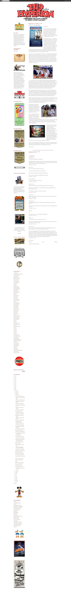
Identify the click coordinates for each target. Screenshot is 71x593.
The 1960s (15, 331)
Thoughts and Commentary (17, 339)
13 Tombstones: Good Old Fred (19, 436)
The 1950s (15, 330)
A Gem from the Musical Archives (20, 450)
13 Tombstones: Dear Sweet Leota (20, 399)
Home (43, 241)
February (17, 480)
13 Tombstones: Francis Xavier (19, 396)
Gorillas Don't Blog (16, 510)
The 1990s (15, 333)
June (16, 474)
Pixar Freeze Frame (16, 309)
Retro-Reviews (16, 312)
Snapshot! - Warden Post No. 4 (19, 458)
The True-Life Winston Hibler (19, 454)
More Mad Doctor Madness (19, 430)
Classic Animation (16, 281)
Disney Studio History (17, 288)
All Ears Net (50, 135)
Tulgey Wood (15, 520)
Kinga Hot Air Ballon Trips (19, 459)
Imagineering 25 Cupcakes (19, 463)
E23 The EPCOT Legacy (17, 508)
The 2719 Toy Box (16, 334)
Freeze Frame (15, 297)
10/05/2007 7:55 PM (32, 237)
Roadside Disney (16, 313)
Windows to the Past (16, 352)
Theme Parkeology (16, 338)
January (17, 481)
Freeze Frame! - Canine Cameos (19, 449)
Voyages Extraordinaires (17, 525)
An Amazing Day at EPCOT (19, 466)
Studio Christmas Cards (17, 324)
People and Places (16, 308)
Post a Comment (31, 240)
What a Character (16, 351)
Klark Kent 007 (31, 184)
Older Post (55, 241)
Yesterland (15, 526)
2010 (15, 385)
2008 (15, 388)
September (17, 470)
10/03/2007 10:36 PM (32, 181)
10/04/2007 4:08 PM (32, 198)
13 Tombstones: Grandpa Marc (19, 425)
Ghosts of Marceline (16, 300)
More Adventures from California (20, 428)
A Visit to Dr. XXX (18, 435)
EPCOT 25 (35, 152)
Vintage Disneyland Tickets (18, 524)
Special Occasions (16, 322)
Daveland (15, 504)
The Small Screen (16, 337)
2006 (15, 483)
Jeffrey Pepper (31, 157)
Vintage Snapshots (16, 345)
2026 (15, 376)
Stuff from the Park (16, 518)
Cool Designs (15, 283)
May (16, 476)
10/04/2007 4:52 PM (32, 208)
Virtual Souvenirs (16, 349)
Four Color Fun (16, 296)
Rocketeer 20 (15, 314)
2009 (15, 386)
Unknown (30, 167)
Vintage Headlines (16, 344)
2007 (15, 389)
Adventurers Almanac (17, 275)
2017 (15, 378)
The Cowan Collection (17, 519)
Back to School (16, 276)
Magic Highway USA (17, 303)
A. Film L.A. (15, 501)
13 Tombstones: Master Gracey (19, 413)
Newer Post (30, 241)
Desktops (15, 284)
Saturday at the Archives (17, 315)
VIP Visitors (15, 347)
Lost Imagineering (16, 302)
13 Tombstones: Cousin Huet (19, 412)
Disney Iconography (16, 287)
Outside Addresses (16, 306)
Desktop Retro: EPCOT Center (19, 453)
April (16, 477)
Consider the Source (16, 282)
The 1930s (15, 327)
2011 (15, 384)
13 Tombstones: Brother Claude (19, 438)
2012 (15, 382)
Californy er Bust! (16, 279)
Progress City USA (16, 517)
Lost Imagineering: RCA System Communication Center (19, 440)
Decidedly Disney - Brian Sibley (18, 506)
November (17, 392)
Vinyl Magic (15, 346)
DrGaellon (30, 217)
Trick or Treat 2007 (16, 343)
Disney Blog (30, 108)
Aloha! (16, 461)
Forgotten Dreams (16, 295)
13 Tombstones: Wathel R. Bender (20, 431)
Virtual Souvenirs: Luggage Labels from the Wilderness (19, 447)
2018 (15, 377)
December (17, 390)
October (17, 393)
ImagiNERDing (16, 512)
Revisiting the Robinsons (19, 411)
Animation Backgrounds (17, 502)
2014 (15, 381)
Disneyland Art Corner (17, 291)
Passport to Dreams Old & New (18, 516)
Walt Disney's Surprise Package (18, 350)
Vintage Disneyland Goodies (18, 523)
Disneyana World (31, 178)
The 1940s (15, 328)
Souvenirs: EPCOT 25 (18, 465)
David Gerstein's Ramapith (17, 505)
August (17, 472)
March (16, 478)
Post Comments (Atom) (36, 243)
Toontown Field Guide (17, 340)
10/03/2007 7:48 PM (32, 176)
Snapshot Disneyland (17, 318)
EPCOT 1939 (15, 293)
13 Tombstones (16, 272)
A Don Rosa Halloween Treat (19, 441)
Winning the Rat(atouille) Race (19, 419)
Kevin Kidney (16, 514)
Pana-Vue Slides (16, 307)
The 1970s (15, 332)
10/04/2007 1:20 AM (32, 192)
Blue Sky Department (17, 277)
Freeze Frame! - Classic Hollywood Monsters (18, 422)
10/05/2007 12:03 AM (32, 215)
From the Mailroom (16, 299)
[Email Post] (39, 151)
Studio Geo (15, 325)
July (16, 473)
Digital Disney (16, 285)
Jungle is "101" (16, 513)
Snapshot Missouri (16, 319)
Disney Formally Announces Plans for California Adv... (20, 433)
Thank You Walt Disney (17, 326)
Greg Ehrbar (15, 511)
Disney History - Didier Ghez (18, 507)
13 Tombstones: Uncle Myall (19, 409)
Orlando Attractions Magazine (49, 150)
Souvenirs (15, 321)
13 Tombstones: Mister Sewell (19, 423)
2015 (15, 380)
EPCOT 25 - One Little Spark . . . (35, 25)
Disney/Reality (16, 290)
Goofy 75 (15, 301)
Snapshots (15, 320)
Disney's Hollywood (16, 289)
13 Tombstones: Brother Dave (19, 403)
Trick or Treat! (17, 394)
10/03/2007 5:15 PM (32, 164)
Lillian (30, 210)
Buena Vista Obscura (17, 278)
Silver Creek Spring (16, 316)
